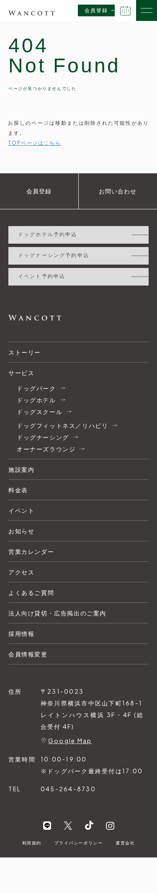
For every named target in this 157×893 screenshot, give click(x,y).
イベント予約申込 (41, 276)
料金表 (18, 490)
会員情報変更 (28, 654)
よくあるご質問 (31, 592)
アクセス (21, 572)
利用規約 (31, 842)
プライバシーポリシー (78, 842)
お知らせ (21, 531)
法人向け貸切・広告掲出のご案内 (57, 613)
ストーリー (24, 352)
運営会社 (125, 842)
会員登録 (96, 10)
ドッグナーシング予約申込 (53, 255)
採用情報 (21, 633)
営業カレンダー (31, 551)
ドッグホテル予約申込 (47, 234)
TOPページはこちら (34, 143)
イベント (21, 510)
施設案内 (21, 469)
